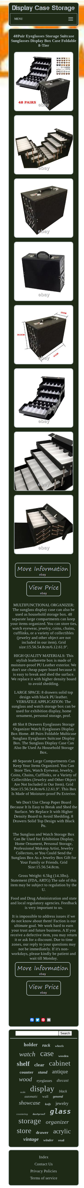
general (58, 1096)
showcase (29, 1103)
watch (27, 1054)
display (42, 1088)
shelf (23, 1063)
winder (48, 1140)
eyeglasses (44, 1081)
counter (26, 1072)
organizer (57, 1122)
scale (22, 1092)
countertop (22, 1114)
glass (60, 1111)
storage (29, 1121)
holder (31, 1044)
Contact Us (44, 1164)
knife (48, 1104)
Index (44, 1157)
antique (60, 1072)
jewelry (62, 1103)
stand (42, 1072)
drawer (42, 1132)
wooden (63, 1056)
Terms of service (43, 1178)
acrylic (62, 1131)
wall (45, 1096)
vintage (31, 1139)
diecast (63, 1080)
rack (46, 1045)
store (24, 1130)
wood (25, 1079)
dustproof (39, 1114)
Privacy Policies (43, 1171)
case (47, 1053)
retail (61, 1140)
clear (39, 1064)
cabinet (59, 1063)
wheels (59, 1046)
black (63, 1091)
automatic (31, 1096)
